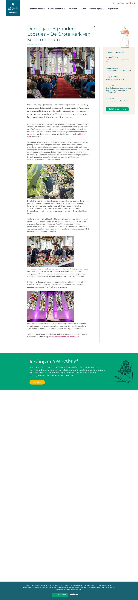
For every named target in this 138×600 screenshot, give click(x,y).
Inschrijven (101, 590)
